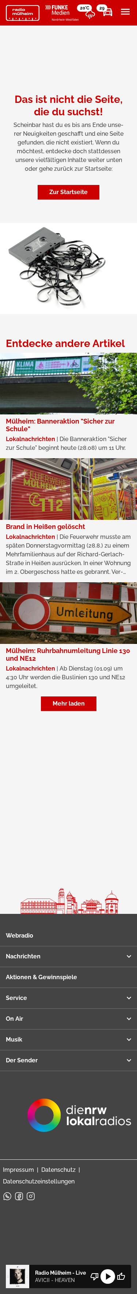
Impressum (18, 1169)
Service (16, 997)
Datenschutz (58, 1169)
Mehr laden (69, 703)
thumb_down (94, 1276)
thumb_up (121, 1276)
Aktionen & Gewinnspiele (41, 977)
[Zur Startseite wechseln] (22, 13)
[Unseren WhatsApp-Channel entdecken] (7, 1196)
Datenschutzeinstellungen (39, 1181)
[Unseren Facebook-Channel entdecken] (19, 1196)
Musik (14, 1039)
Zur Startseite (68, 192)
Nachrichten (23, 956)
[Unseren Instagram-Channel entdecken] (30, 1196)
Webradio (19, 935)
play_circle (108, 1276)
